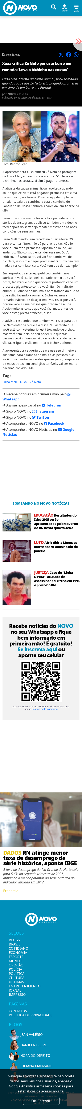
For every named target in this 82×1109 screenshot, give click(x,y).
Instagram (44, 411)
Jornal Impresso (16, 992)
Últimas (16, 982)
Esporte (16, 957)
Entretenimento (16, 986)
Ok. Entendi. (41, 1101)
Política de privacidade (30, 1015)
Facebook (55, 423)
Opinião (16, 965)
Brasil (14, 944)
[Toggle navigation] (76, 7)
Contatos (18, 1011)
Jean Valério (31, 1034)
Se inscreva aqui (37, 649)
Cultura (16, 978)
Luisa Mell (10, 382)
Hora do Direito (35, 1055)
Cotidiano (16, 948)
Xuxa (23, 382)
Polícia (15, 969)
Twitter (43, 417)
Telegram (53, 405)
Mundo (15, 961)
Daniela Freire (33, 1045)
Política (16, 973)
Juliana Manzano (36, 1066)
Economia (16, 953)
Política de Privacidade (45, 709)
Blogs (14, 940)
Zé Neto (35, 382)
